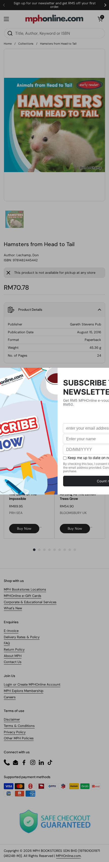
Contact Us (13, 662)
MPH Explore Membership (23, 691)
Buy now (24, 528)
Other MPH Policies (19, 738)
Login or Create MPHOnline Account (32, 684)
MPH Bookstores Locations (25, 589)
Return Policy (14, 649)
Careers (10, 697)
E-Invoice (11, 631)
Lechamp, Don (27, 255)
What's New (13, 608)
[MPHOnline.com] (54, 19)
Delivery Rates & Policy (22, 637)
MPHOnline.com (68, 856)
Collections (25, 43)
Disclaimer (12, 719)
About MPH (13, 656)
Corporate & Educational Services (30, 602)
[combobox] (54, 33)
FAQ (7, 643)
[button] (100, 19)
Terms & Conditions (19, 726)
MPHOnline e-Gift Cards (22, 596)
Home (8, 43)
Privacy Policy (15, 732)
